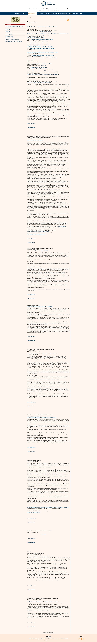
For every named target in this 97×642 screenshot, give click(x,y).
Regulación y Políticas (10, 38)
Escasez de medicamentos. (36, 59)
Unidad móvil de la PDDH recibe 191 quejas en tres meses (43, 55)
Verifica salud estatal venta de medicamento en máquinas (41, 63)
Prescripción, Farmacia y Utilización (12, 39)
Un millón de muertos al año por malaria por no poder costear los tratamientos (42, 26)
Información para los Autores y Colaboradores (14, 41)
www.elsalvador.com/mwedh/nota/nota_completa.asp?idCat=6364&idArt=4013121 (42, 57)
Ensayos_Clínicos (9, 34)
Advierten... (8, 31)
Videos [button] (54, 13)
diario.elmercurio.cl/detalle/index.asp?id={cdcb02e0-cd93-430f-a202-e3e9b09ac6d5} (42, 353)
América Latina (43, 65)
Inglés (74, 13)
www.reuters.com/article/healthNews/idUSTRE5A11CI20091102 (39, 31)
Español (70, 13)
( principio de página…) (31, 123)
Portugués (77, 13)
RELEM (45, 13)
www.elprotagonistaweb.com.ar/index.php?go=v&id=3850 (37, 42)
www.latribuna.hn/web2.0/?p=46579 (33, 512)
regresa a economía (31, 127)
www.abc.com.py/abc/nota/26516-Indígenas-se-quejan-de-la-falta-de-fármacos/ (41, 70)
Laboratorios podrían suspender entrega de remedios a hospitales (42, 48)
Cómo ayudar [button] (65, 13)
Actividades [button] (24, 13)
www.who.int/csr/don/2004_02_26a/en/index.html (36, 234)
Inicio (29, 18)
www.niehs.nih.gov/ (62, 226)
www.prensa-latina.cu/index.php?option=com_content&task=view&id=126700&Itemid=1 (43, 74)
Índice (7, 28)
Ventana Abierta (9, 29)
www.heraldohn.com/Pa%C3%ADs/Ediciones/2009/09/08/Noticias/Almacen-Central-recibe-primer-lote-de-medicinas (48, 507)
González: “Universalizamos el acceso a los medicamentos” (42, 39)
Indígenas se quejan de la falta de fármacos (39, 67)
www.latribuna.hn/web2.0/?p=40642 (33, 509)
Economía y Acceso (9, 36)
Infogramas (60, 13)
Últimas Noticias (40, 13)
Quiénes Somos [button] (18, 13)
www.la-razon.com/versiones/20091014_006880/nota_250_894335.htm (40, 46)
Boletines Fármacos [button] (32, 13)
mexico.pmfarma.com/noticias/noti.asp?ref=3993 (35, 37)
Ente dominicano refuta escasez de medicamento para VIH (47, 72)
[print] (68, 20)
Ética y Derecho (9, 33)
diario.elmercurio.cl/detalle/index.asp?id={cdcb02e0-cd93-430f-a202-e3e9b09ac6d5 (42, 52)
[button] (81, 13)
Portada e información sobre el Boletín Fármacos (14, 26)
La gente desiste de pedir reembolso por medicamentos (40, 44)
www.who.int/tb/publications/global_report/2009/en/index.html (38, 231)
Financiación (50, 13)
